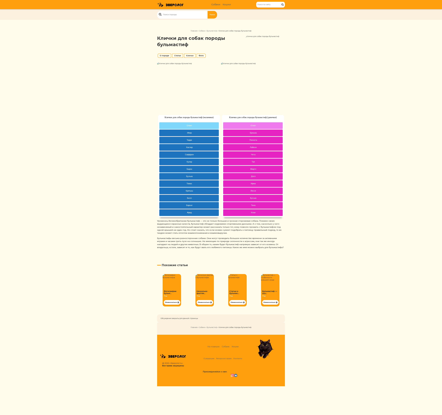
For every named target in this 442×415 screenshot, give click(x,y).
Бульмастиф (212, 31)
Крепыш (189, 191)
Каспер (189, 147)
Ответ (189, 125)
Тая (253, 162)
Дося (253, 176)
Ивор (189, 133)
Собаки (215, 4)
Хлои (253, 212)
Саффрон (189, 154)
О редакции (209, 358)
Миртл (253, 169)
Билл (189, 198)
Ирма (253, 183)
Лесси (253, 191)
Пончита (253, 140)
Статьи (177, 56)
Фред (189, 212)
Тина (253, 205)
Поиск (212, 15)
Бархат (189, 205)
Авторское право (224, 358)
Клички (189, 56)
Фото (201, 56)
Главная (194, 31)
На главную (214, 347)
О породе (164, 56)
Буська (253, 198)
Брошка (253, 133)
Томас (189, 183)
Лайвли (253, 147)
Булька (189, 176)
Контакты (237, 358)
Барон (189, 169)
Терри (189, 140)
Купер (189, 162)
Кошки (227, 4)
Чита (253, 154)
